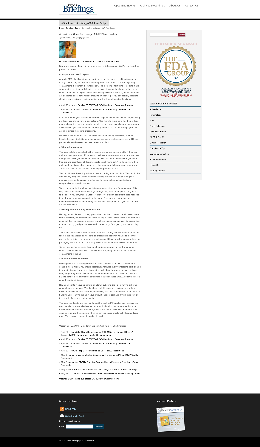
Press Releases (157, 126)
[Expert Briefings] (78, 18)
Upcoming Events (124, 5)
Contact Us (191, 5)
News (152, 120)
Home (61, 28)
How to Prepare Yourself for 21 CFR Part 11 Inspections (97, 350)
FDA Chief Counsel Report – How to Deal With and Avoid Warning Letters (105, 373)
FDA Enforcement (158, 159)
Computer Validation (159, 154)
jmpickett (85, 38)
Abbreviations (156, 109)
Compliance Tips (72, 28)
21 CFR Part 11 (157, 137)
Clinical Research (158, 143)
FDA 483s (154, 165)
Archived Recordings (152, 5)
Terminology (155, 115)
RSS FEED (70, 409)
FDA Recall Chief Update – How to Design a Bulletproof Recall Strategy (103, 369)
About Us (175, 5)
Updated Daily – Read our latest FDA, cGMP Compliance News (89, 61)
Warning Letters (157, 170)
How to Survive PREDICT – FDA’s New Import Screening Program (102, 105)
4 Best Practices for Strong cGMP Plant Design (88, 34)
